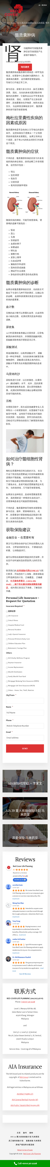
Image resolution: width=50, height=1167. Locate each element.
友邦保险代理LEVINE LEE (28, 571)
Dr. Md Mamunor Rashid (21, 957)
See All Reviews (25, 974)
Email (9, 732)
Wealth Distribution (15, 672)
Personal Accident (14, 630)
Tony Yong (16, 921)
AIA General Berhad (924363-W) (25, 1100)
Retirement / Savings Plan (17, 648)
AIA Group (24, 1077)
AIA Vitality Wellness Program (19, 658)
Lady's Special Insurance (17, 634)
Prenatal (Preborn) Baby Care (19, 639)
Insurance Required (15, 606)
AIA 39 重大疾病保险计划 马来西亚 (25, 813)
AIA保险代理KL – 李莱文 (25, 783)
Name (9, 707)
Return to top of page (25, 1150)
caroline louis (17, 885)
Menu (44, 5)
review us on (18, 880)
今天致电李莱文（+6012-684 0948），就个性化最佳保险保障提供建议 (24, 584)
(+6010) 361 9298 (28, 1002)
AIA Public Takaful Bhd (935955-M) (25, 1105)
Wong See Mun (18, 903)
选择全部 (11, 611)
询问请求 (25, 67)
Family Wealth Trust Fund (17, 676)
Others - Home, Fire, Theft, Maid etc (21, 690)
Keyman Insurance (14, 662)
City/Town (11, 695)
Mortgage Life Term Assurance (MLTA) (21, 686)
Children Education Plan (16, 643)
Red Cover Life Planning (23, 866)
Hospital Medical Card (16, 625)
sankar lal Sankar (18, 939)
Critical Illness (13, 620)
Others (9, 653)
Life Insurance (13, 616)
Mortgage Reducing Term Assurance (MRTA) (23, 681)
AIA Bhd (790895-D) (25, 1094)
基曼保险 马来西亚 (25, 838)
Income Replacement (15, 667)
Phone (9, 720)
